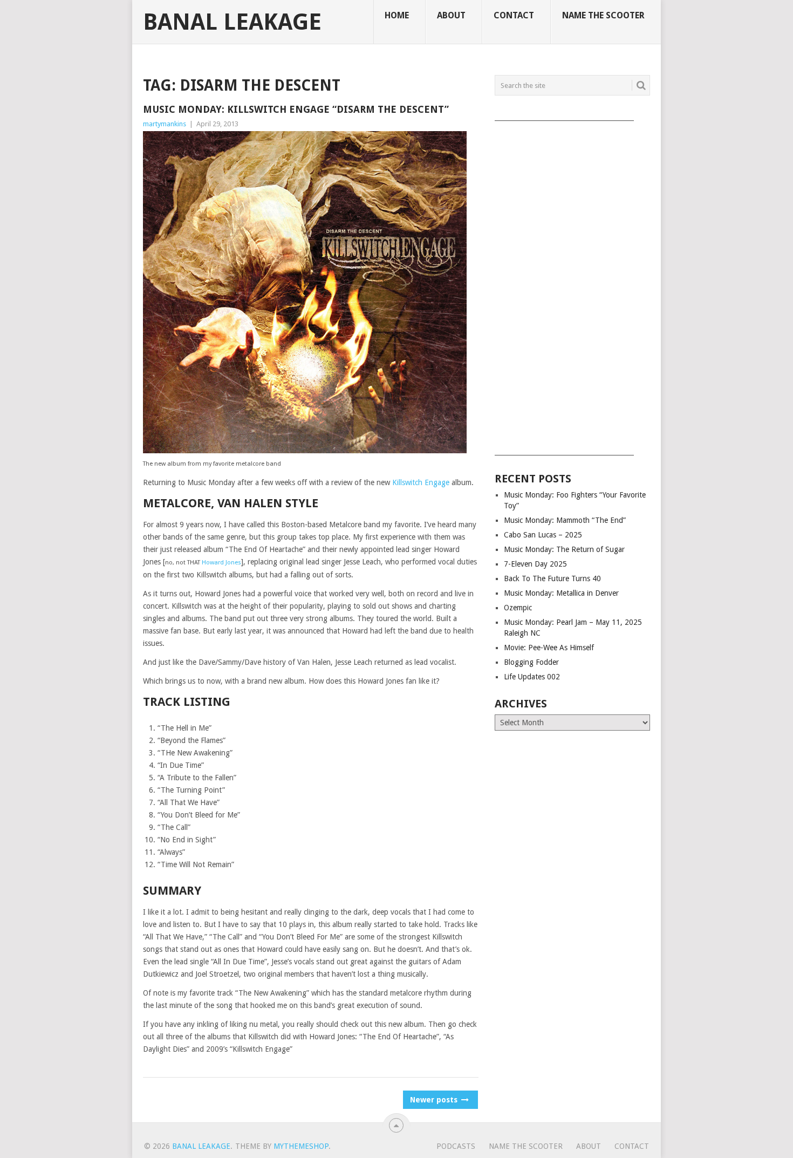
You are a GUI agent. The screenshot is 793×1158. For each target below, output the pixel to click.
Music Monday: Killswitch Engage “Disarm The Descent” (296, 109)
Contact (514, 15)
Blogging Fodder (531, 662)
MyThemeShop (301, 1146)
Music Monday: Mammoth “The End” (565, 520)
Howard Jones (221, 562)
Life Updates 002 (532, 676)
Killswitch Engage (420, 482)
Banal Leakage (232, 22)
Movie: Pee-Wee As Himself (549, 647)
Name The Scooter (603, 15)
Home (397, 15)
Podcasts (455, 1146)
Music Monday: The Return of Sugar (564, 549)
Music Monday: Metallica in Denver (561, 593)
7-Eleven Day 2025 (535, 564)
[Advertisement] (572, 284)
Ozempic (518, 607)
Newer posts (435, 1099)
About (451, 15)
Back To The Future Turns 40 (552, 578)
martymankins (164, 124)
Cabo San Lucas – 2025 (543, 534)
